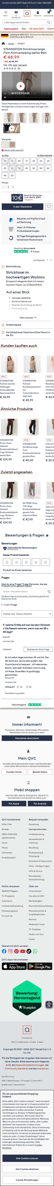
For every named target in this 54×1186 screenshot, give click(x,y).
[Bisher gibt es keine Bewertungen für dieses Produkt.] (10, 68)
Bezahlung (34, 847)
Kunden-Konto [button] (14, 771)
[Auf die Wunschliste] (48, 206)
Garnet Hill (36, 1081)
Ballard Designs (14, 1081)
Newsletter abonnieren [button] (27, 738)
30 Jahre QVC (36, 28)
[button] (5, 14)
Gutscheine (7, 901)
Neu (24, 28)
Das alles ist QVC (36, 896)
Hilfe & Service (35, 871)
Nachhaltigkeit (35, 901)
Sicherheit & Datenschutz (40, 861)
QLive (4, 842)
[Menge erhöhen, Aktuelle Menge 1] (13, 187)
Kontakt (5, 829)
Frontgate (26, 1081)
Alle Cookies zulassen (27, 1158)
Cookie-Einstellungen (27, 1179)
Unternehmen (35, 891)
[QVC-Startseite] (3, 44)
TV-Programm (8, 896)
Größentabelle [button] (13, 324)
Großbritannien (23, 1042)
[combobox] (24, 22)
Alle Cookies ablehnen (27, 1169)
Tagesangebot (11, 28)
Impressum (43, 1068)
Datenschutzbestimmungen (29, 1064)
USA (13, 1042)
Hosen (11, 43)
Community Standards (16, 1068)
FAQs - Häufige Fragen (39, 866)
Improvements (19, 1084)
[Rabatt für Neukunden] (27, 197)
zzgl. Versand (20, 65)
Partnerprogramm (10, 911)
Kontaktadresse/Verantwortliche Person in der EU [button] (28, 334)
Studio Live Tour (36, 934)
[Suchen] (49, 22)
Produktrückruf (9, 857)
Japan (41, 1042)
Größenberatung (36, 834)
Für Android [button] (40, 803)
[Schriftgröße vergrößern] (48, 260)
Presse (5, 847)
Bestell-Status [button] (40, 771)
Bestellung (34, 824)
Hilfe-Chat (7, 824)
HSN (3, 1081)
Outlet (32, 939)
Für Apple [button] (14, 803)
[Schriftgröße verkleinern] (51, 260)
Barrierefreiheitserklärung (41, 906)
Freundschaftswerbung (12, 906)
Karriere (32, 919)
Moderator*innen (37, 924)
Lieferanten (7, 852)
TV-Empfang (34, 929)
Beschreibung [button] (13, 266)
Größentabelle (44, 155)
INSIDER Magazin (10, 891)
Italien (33, 1042)
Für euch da (7, 916)
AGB (8, 1064)
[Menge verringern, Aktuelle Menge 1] (3, 187)
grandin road (6, 1084)
